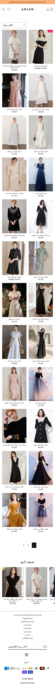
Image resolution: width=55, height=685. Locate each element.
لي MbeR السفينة (27, 638)
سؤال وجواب (27, 631)
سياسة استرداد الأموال (27, 621)
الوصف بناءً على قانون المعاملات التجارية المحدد (27, 615)
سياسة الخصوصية (27, 618)
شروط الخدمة (27, 628)
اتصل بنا (27, 635)
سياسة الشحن (27, 625)
